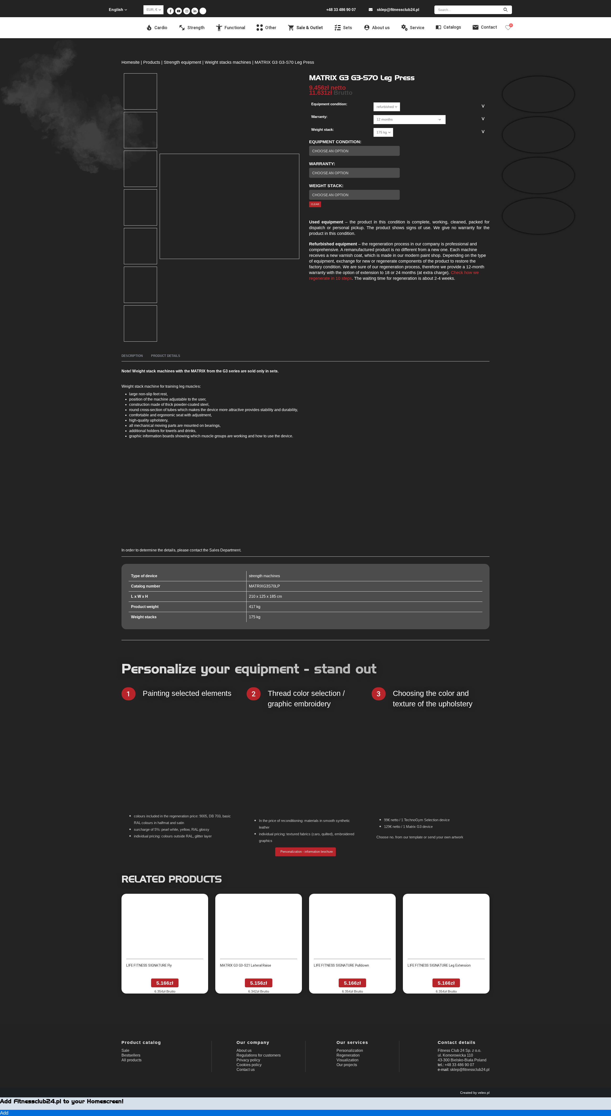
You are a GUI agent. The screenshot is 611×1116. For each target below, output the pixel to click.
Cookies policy (249, 1065)
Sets (347, 27)
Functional (235, 27)
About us (244, 1050)
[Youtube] (178, 11)
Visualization (347, 1060)
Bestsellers (130, 1055)
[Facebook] (170, 11)
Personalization (350, 1050)
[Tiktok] (203, 11)
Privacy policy (248, 1060)
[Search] (505, 10)
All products (131, 1060)
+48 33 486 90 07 (341, 10)
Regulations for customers (259, 1055)
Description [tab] (132, 356)
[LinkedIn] (194, 11)
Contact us (246, 1070)
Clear (315, 204)
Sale (125, 1050)
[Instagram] (186, 11)
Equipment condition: (329, 104)
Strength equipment (182, 62)
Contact (489, 27)
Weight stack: (322, 129)
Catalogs (452, 27)
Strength (196, 27)
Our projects (347, 1065)
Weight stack (325, 185)
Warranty (321, 163)
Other (270, 27)
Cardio (160, 27)
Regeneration (348, 1055)
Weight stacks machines (228, 62)
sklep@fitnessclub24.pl (398, 10)
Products (151, 62)
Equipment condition (334, 141)
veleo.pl (484, 1093)
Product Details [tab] (165, 356)
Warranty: (319, 116)
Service (417, 27)
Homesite (130, 62)
